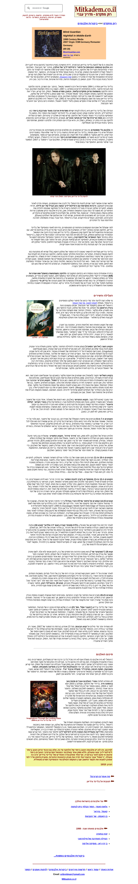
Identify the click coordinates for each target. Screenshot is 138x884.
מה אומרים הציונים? (100, 776)
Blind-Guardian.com (71, 52)
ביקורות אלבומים (88, 23)
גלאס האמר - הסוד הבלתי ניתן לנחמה (89, 807)
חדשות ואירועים (77, 869)
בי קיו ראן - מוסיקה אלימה (94, 843)
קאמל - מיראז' (100, 811)
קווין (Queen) (65, 77)
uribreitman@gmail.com (72, 874)
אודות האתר (107, 869)
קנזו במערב (101, 834)
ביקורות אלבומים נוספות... (69, 855)
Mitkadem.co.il (69, 879)
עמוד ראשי (93, 869)
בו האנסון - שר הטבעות (96, 816)
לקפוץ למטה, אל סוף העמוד (84, 303)
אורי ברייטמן (68, 55)
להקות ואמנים (40, 869)
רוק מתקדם (110, 23)
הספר (28, 869)
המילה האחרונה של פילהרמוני (92, 839)
